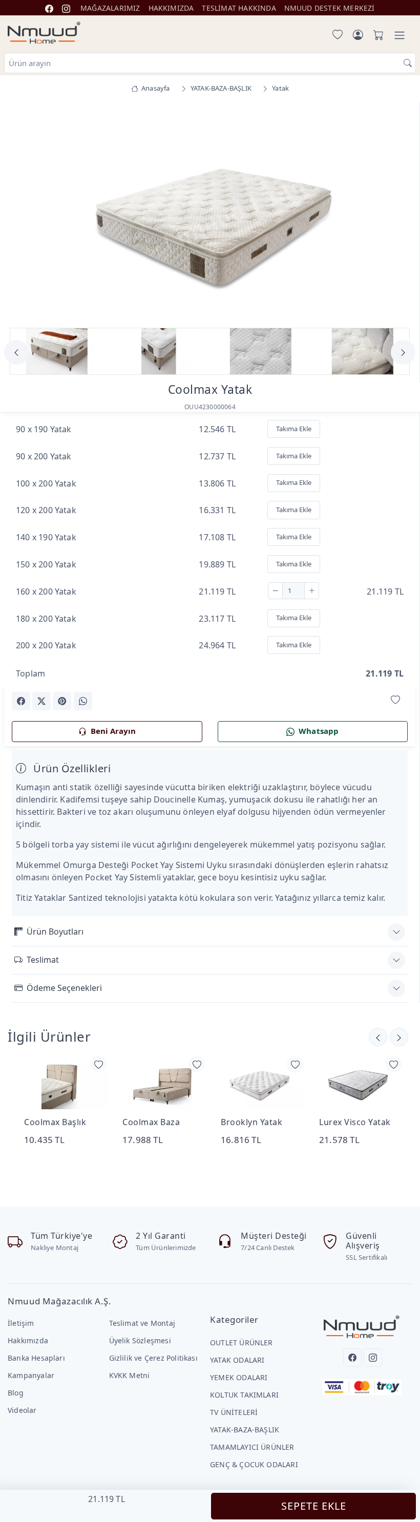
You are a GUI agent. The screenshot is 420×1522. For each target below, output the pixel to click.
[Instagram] (373, 1357)
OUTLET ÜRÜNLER (241, 1342)
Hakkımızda (28, 1340)
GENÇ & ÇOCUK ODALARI (254, 1464)
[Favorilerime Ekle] (395, 700)
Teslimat (43, 959)
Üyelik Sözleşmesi (140, 1340)
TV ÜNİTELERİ (234, 1412)
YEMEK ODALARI (239, 1377)
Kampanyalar (31, 1375)
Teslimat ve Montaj (142, 1323)
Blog (16, 1393)
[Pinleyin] (62, 701)
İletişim (21, 1323)
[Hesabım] (358, 35)
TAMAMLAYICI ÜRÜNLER (252, 1447)
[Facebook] (352, 1357)
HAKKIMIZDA (171, 8)
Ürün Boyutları (55, 931)
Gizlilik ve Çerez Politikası (153, 1358)
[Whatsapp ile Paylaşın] (83, 701)
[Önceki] (399, 1037)
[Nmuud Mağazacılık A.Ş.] (44, 33)
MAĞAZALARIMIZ (110, 8)
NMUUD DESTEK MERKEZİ (329, 8)
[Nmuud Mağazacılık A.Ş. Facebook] (49, 8)
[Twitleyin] (41, 701)
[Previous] (24, 214)
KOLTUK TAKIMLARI (244, 1395)
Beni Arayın (113, 731)
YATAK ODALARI (237, 1360)
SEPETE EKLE (313, 1506)
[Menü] (399, 35)
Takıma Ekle (293, 428)
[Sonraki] (378, 1037)
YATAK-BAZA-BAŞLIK (244, 1429)
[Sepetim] (376, 35)
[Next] (395, 214)
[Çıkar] (275, 591)
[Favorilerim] (335, 35)
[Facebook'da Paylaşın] (21, 701)
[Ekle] (311, 591)
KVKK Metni (129, 1375)
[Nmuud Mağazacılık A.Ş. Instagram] (66, 8)
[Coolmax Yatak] (210, 212)
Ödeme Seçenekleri (64, 987)
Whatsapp (319, 731)
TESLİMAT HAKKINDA (239, 8)
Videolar (22, 1410)
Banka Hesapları (36, 1358)
